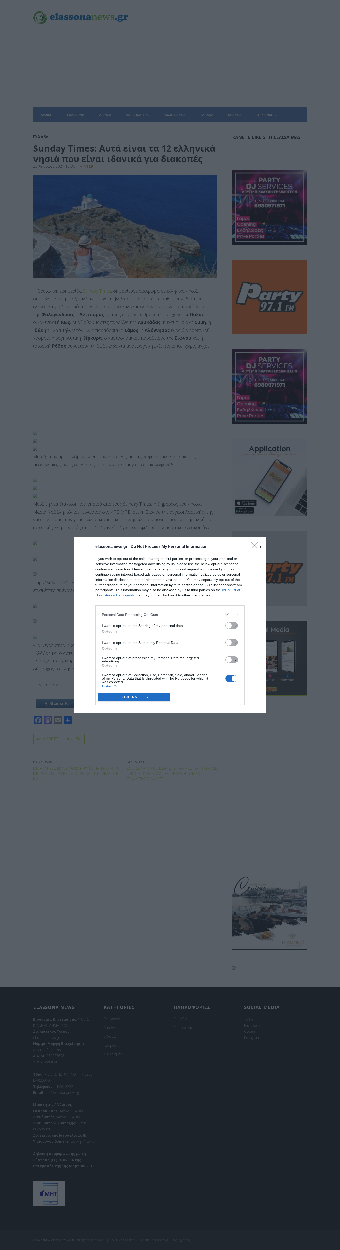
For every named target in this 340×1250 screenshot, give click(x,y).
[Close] (256, 547)
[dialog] (170, 625)
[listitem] (170, 614)
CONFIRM (129, 697)
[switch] (231, 625)
